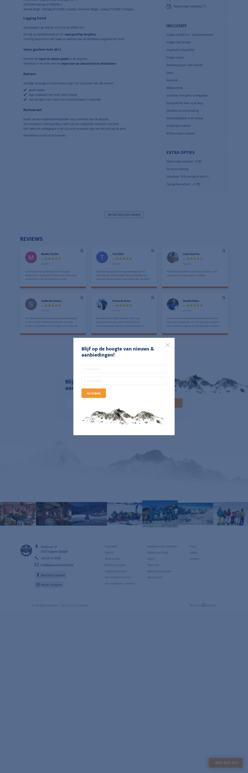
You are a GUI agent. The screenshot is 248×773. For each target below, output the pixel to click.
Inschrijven (93, 393)
